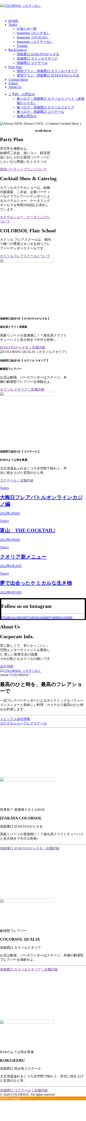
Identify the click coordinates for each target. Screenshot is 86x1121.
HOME (13, 21)
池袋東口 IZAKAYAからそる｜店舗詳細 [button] (29, 848)
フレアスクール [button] (35, 723)
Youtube (22, 46)
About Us (14, 87)
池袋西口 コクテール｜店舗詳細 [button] (24, 1090)
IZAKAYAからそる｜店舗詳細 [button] (22, 347)
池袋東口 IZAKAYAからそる (38, 54)
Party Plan (15, 67)
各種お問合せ (27, 116)
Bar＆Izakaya (17, 50)
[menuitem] (47, 21)
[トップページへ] (43, 671)
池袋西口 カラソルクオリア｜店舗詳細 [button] (29, 969)
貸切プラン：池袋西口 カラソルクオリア (47, 71)
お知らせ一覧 (27, 28)
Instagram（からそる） (33, 33)
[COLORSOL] (43, 8)
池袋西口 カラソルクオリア (37, 58)
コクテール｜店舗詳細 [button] (16, 480)
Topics (12, 24)
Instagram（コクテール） (35, 41)
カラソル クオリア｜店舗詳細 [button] (22, 389)
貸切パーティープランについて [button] (23, 169)
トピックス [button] (8, 719)
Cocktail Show (18, 79)
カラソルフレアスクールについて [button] (25, 256)
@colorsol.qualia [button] (37, 617)
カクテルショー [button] (11, 723)
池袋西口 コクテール (32, 63)
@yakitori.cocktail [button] (60, 617)
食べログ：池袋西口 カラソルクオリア (45, 107)
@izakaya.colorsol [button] (13, 617)
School (13, 83)
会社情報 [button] (6, 666)
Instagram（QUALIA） (33, 37)
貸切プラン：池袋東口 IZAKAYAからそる (48, 75)
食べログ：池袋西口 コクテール (40, 111)
